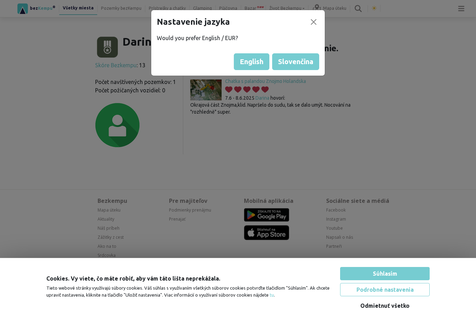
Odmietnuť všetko (384, 306)
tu (272, 294)
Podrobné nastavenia (385, 289)
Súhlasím (385, 273)
